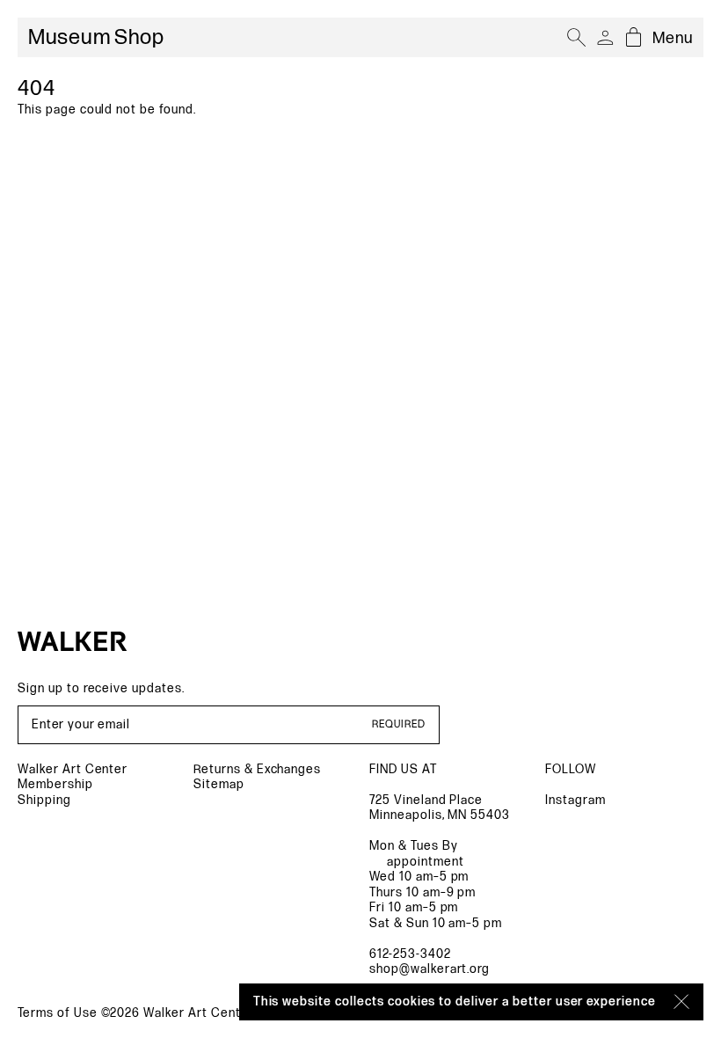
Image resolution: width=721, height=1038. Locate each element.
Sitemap (218, 784)
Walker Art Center (72, 769)
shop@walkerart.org (429, 968)
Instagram (575, 800)
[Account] (605, 38)
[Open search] (577, 38)
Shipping (44, 800)
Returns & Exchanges (257, 769)
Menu (672, 38)
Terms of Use (58, 1012)
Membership (55, 784)
